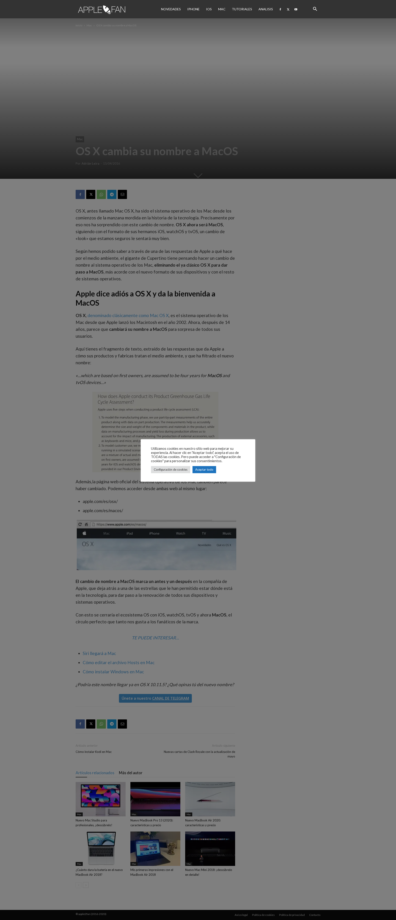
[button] (314, 9)
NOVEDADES (171, 9)
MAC (222, 9)
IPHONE (193, 9)
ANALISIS (265, 9)
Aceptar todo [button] (204, 469)
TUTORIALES (242, 9)
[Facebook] (280, 9)
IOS (209, 9)
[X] (288, 9)
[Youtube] (295, 9)
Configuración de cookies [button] (170, 469)
